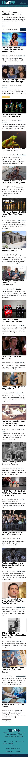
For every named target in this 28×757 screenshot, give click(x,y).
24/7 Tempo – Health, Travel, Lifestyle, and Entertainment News (13, 742)
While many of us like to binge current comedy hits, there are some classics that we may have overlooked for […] (14, 472)
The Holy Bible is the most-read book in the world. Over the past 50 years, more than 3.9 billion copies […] (13, 715)
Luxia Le (18, 289)
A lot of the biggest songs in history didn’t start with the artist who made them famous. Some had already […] (12, 60)
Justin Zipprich (19, 393)
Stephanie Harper (20, 571)
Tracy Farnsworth (20, 325)
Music (3, 96)
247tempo (19, 255)
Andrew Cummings (21, 220)
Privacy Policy (9, 751)
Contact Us (19, 751)
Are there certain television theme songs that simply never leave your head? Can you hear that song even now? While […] (14, 92)
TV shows (7, 96)
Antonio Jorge (21, 56)
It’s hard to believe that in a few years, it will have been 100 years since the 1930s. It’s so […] (14, 645)
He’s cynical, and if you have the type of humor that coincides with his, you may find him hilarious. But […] (13, 367)
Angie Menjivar (20, 362)
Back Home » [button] (6, 721)
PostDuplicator (21, 468)
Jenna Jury (19, 710)
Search (4, 26)
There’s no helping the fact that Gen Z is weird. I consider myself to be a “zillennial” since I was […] (13, 543)
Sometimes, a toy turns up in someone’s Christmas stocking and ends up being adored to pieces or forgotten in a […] (13, 126)
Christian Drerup (21, 155)
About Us (13, 746)
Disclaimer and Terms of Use (13, 748)
